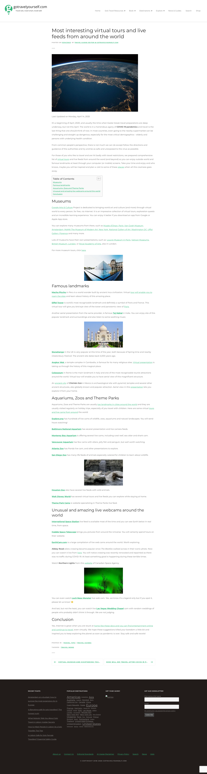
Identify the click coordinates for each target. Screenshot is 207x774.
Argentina (84, 697)
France (70, 708)
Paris (126, 306)
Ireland (75, 710)
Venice (76, 726)
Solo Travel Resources (114, 11)
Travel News (67, 647)
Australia (71, 700)
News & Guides (174, 11)
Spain (76, 719)
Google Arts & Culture (62, 207)
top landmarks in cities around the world (117, 404)
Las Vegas (87, 710)
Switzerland (84, 719)
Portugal (89, 717)
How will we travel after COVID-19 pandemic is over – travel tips (130, 662)
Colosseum (57, 373)
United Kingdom (74, 724)
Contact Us (69, 754)
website (88, 563)
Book (131, 11)
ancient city (60, 383)
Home (97, 11)
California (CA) (72, 702)
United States (91, 723)
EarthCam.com (59, 542)
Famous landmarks (61, 185)
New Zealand (97, 714)
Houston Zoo (58, 490)
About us (57, 754)
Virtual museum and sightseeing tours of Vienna (80, 662)
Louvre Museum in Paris (118, 240)
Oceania (71, 717)
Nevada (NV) (86, 712)
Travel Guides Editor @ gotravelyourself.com (96, 42)
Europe (92, 705)
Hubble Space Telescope (64, 532)
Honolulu (93, 708)
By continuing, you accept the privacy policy (159, 711)
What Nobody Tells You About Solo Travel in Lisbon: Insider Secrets (43, 720)
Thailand (70, 721)
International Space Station (65, 521)
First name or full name (152, 696)
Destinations (144, 11)
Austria (78, 700)
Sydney (92, 719)
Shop (198, 11)
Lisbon (94, 710)
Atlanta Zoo (58, 448)
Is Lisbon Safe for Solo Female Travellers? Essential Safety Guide (42, 737)
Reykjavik (70, 719)
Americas (73, 697)
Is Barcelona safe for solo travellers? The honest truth (45, 712)
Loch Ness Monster (81, 598)
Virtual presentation (142, 362)
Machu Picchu (59, 292)
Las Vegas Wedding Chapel (110, 608)
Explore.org (58, 419)
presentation (137, 387)
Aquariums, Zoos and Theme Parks (68, 188)
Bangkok (85, 700)
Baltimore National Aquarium (66, 429)
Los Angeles (76, 712)
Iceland (69, 710)
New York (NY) (73, 715)
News (144, 754)
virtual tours (63, 159)
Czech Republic (73, 705)
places (121, 167)
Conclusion (58, 194)
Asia (91, 697)
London (69, 712)
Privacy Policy (123, 754)
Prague (96, 717)
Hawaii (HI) (86, 708)
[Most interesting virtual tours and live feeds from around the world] (95, 56)
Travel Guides (84, 643)
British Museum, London (64, 244)
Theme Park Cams (61, 503)
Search (189, 11)
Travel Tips (69, 643)
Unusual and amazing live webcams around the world (76, 191)
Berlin (91, 700)
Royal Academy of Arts (90, 244)
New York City (86, 715)
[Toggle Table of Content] (97, 178)
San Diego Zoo (59, 455)
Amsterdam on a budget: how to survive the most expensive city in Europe (42, 701)
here (83, 250)
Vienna (81, 726)
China (88, 702)
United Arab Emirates (84, 721)
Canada (82, 702)
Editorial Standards (85, 754)
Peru (83, 717)
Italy (80, 710)
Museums (57, 182)
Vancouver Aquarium (62, 442)
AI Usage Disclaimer (105, 754)
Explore (159, 11)
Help (152, 754)
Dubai (82, 705)
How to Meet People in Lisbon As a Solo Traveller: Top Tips (45, 729)
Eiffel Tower (58, 303)
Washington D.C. (89, 726)
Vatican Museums (140, 240)
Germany (78, 708)
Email (146, 703)
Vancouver (70, 726)
